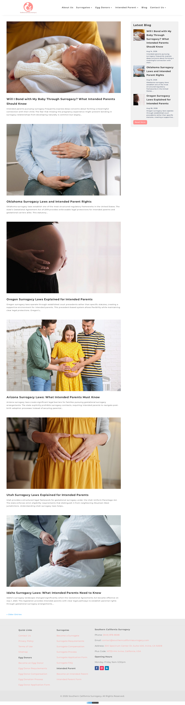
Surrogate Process (67, 652)
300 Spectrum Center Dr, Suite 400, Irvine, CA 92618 (133, 646)
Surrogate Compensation (70, 646)
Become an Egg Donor (31, 663)
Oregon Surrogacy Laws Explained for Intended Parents (50, 299)
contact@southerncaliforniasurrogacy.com (125, 640)
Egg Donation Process (30, 679)
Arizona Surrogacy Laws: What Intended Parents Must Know (53, 397)
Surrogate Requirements (70, 641)
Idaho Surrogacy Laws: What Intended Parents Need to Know (54, 593)
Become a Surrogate (68, 635)
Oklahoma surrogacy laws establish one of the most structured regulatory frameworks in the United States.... (157, 86)
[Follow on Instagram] (102, 668)
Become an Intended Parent (72, 674)
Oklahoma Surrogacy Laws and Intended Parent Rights (49, 201)
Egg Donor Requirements (32, 668)
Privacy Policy (26, 641)
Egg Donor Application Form (34, 685)
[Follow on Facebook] (97, 668)
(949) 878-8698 (111, 635)
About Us (67, 7)
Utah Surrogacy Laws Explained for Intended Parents (48, 495)
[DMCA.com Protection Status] (92, 703)
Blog (144, 7)
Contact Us (157, 7)
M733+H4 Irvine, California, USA (124, 651)
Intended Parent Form (69, 679)
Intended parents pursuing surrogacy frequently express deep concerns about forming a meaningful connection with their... (159, 58)
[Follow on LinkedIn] (107, 668)
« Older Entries (14, 614)
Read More (140, 122)
